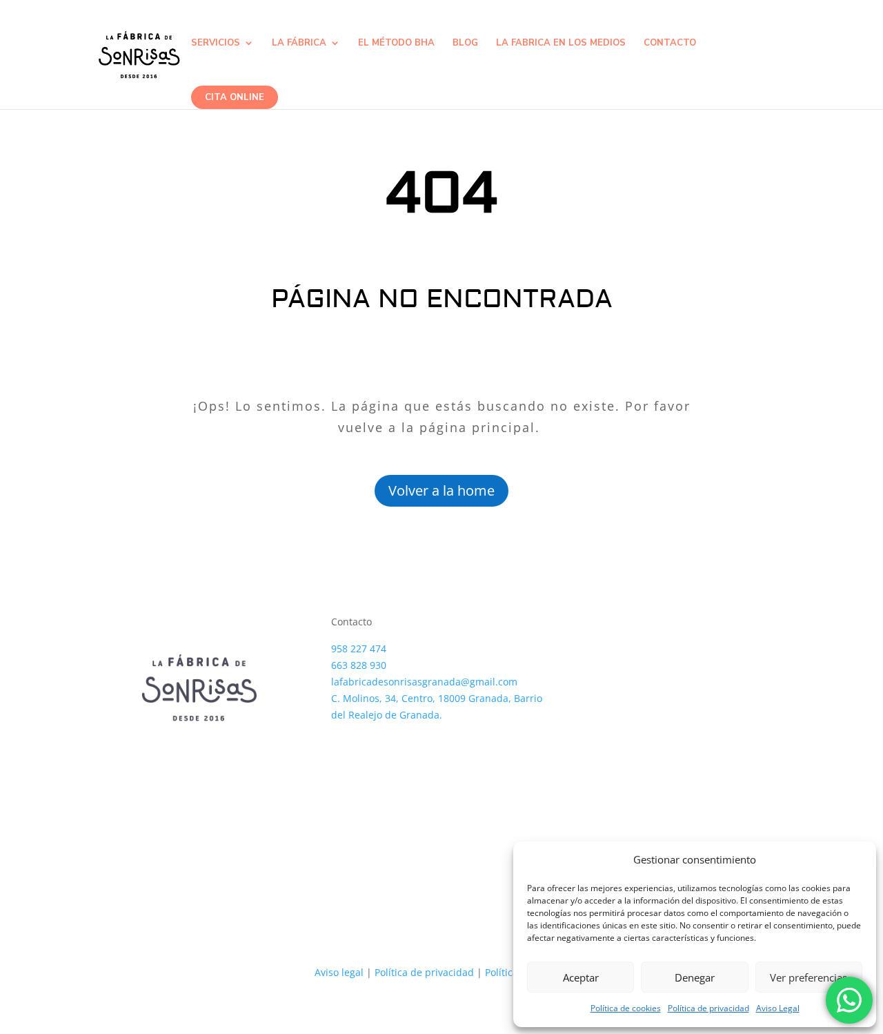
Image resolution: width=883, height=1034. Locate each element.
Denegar (695, 977)
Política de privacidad (708, 1008)
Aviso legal (339, 972)
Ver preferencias (808, 977)
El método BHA (396, 43)
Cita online (234, 97)
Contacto (670, 43)
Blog (465, 43)
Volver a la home (441, 490)
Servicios (215, 43)
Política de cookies (626, 1008)
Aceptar (581, 977)
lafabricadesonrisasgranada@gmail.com (424, 681)
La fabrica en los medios (561, 43)
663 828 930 (358, 665)
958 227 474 (358, 648)
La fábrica (299, 43)
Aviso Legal (778, 1008)
